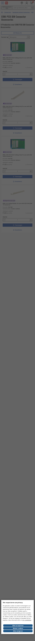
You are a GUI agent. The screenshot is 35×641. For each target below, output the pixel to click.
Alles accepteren (17, 626)
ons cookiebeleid (26, 620)
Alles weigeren (18, 631)
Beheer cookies (18, 628)
